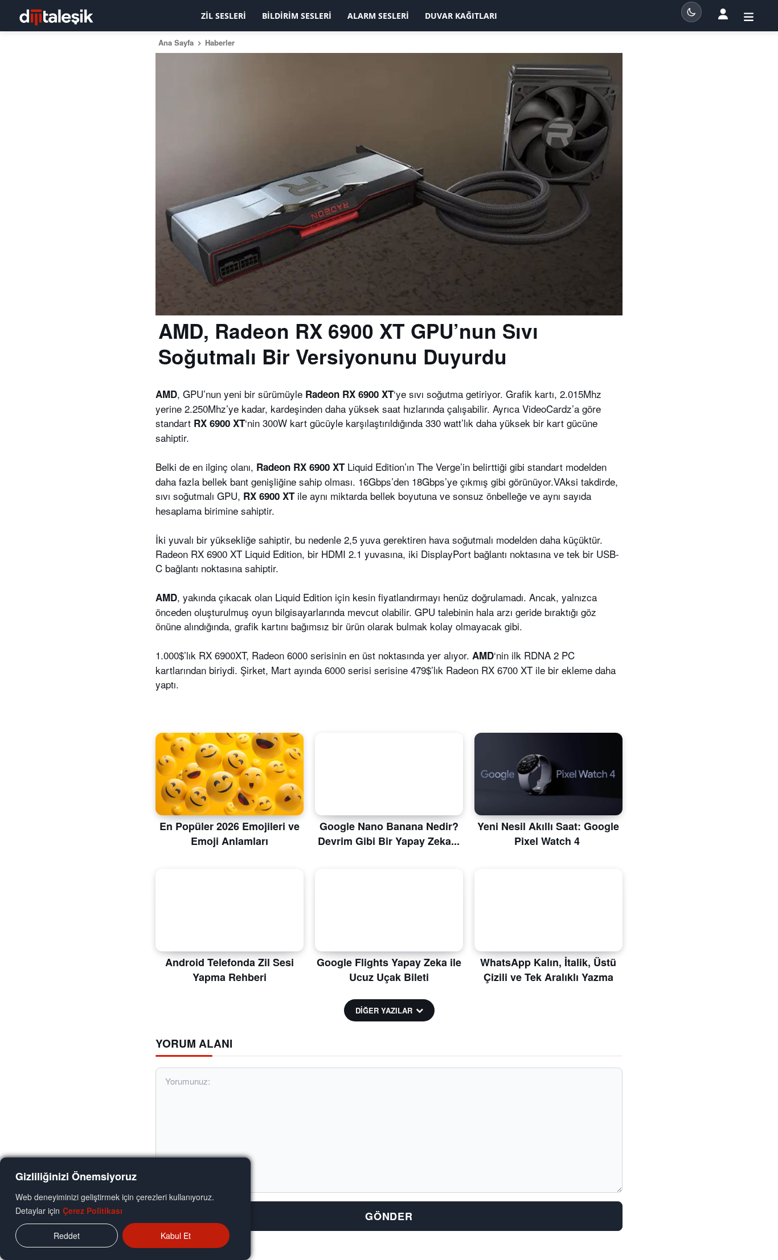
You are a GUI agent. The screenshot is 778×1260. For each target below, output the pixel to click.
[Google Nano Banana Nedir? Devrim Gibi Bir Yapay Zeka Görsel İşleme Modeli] (389, 774)
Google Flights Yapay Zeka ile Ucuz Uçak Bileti (389, 969)
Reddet (67, 1235)
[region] (125, 1209)
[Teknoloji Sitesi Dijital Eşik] (56, 17)
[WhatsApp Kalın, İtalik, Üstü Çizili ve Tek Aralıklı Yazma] (548, 910)
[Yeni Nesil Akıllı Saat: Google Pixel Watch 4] (548, 774)
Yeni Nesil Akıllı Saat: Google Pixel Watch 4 (548, 833)
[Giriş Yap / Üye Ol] (748, 16)
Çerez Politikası (92, 1210)
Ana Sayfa (176, 42)
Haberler (220, 42)
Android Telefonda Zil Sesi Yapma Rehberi (229, 969)
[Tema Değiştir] (691, 12)
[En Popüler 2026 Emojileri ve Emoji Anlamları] (229, 774)
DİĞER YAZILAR (383, 1010)
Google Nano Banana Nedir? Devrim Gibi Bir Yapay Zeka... (389, 833)
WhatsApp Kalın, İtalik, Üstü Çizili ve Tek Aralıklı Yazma (548, 969)
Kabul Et (176, 1235)
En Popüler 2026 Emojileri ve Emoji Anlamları (229, 833)
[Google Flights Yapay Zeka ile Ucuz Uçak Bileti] (389, 910)
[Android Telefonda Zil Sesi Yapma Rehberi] (229, 910)
